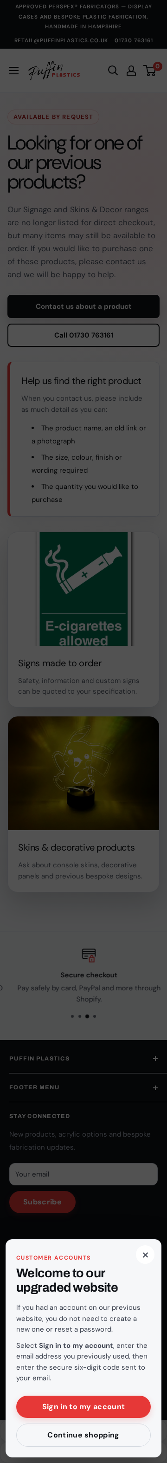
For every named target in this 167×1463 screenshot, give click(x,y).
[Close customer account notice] (83, 731)
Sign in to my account (83, 1406)
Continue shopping (83, 1435)
